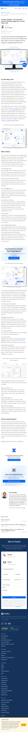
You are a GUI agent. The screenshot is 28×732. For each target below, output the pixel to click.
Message (4, 590)
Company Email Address (8, 569)
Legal (2, 673)
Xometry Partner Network (6, 700)
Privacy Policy (6, 729)
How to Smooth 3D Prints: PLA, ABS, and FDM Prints (13, 524)
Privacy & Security (5, 712)
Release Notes (4, 694)
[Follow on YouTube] (9, 623)
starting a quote (11, 120)
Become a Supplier (5, 702)
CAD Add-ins (4, 692)
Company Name (6, 579)
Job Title (19, 579)
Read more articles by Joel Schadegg (17, 507)
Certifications (4, 710)
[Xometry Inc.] (14, 614)
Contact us (4, 441)
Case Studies (4, 684)
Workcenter (3, 704)
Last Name (17, 574)
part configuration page (15, 110)
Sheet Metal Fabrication (6, 640)
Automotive (3, 653)
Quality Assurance (5, 708)
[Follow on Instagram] (2, 623)
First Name (5, 574)
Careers (2, 667)
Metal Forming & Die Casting (7, 644)
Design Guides (4, 680)
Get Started (3, 682)
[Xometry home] (4, 8)
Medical (2, 655)
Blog (8, 12)
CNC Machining (4, 636)
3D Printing (3, 638)
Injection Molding (5, 642)
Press (2, 669)
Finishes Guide (4, 688)
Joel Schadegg (8, 27)
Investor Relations (5, 671)
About (2, 665)
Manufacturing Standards (6, 690)
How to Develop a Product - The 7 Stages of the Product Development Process (12, 530)
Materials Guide (4, 686)
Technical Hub (4, 678)
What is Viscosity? (5, 519)
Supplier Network (5, 706)
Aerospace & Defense (6, 651)
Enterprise (3, 646)
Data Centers (4, 659)
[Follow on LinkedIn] (6, 623)
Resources (3, 12)
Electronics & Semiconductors (7, 657)
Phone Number (6, 585)
